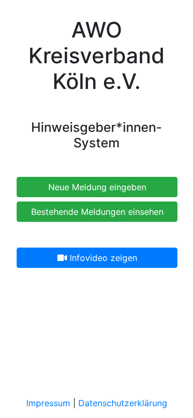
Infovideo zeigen (102, 257)
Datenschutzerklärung (122, 403)
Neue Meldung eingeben (97, 187)
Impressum (48, 403)
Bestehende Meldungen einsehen (97, 211)
